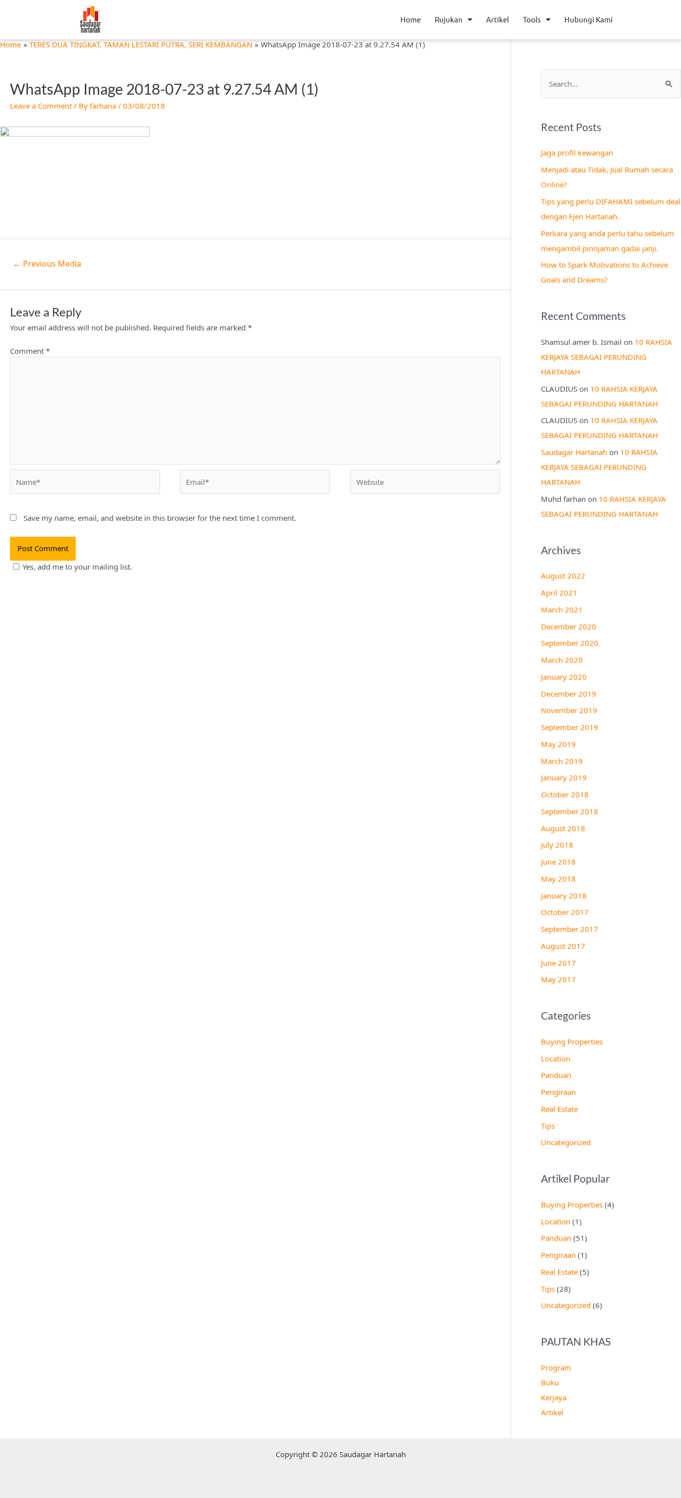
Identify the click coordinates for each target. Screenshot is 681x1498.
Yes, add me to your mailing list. (77, 567)
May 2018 (558, 879)
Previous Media (47, 263)
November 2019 (569, 710)
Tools (532, 19)
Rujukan (449, 19)
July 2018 (557, 845)
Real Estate (559, 1109)
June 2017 (558, 963)
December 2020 (568, 626)
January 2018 (564, 895)
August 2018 (563, 828)
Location (555, 1058)
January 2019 (564, 777)
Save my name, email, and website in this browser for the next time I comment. (159, 518)
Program (556, 1367)
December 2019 (568, 694)
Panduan (556, 1075)
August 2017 (563, 946)
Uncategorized (566, 1142)
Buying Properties (572, 1042)
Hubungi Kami (588, 19)
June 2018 (558, 862)
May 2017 (558, 979)
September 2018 (569, 811)
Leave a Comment (41, 106)
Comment (30, 351)
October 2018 (565, 794)
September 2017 (569, 929)
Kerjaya (553, 1397)
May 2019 (558, 744)
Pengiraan (558, 1092)
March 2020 (562, 660)
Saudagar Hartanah (574, 452)
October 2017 (565, 912)
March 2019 (562, 761)
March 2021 (562, 609)
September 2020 (569, 643)
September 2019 (569, 727)
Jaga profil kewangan (577, 152)
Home (410, 19)
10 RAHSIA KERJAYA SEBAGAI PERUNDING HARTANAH (606, 357)
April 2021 (559, 593)
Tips (548, 1126)
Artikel (497, 19)
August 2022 (563, 576)
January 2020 (564, 677)
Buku (550, 1382)
